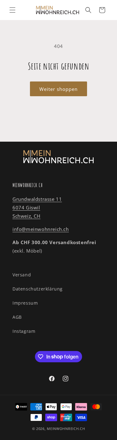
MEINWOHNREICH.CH (66, 428)
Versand (21, 275)
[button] (12, 10)
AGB (17, 317)
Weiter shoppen (58, 89)
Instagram (23, 331)
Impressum (25, 303)
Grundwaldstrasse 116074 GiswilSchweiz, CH (37, 207)
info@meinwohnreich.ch (40, 229)
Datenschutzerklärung (37, 289)
